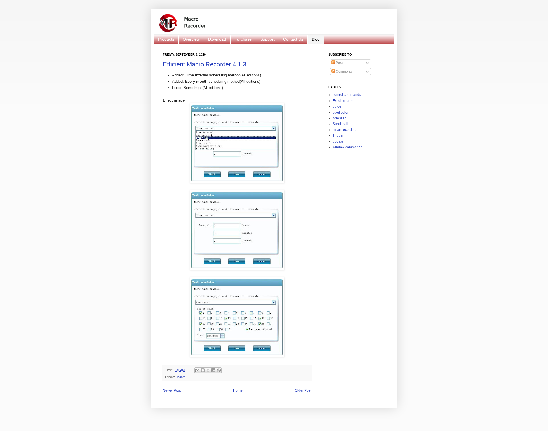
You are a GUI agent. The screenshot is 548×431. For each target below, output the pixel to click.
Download (217, 39)
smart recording (345, 130)
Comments (343, 72)
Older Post (303, 390)
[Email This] (197, 370)
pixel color (340, 112)
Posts (339, 63)
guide (337, 106)
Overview (191, 39)
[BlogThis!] (203, 370)
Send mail (340, 124)
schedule (340, 118)
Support (267, 39)
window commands (347, 147)
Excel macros (343, 101)
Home (238, 390)
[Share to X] (208, 370)
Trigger (338, 135)
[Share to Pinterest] (219, 370)
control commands (347, 95)
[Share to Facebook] (213, 370)
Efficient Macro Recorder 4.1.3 (204, 64)
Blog (316, 39)
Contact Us (293, 39)
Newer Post (172, 390)
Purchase (243, 39)
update (180, 377)
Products (166, 39)
